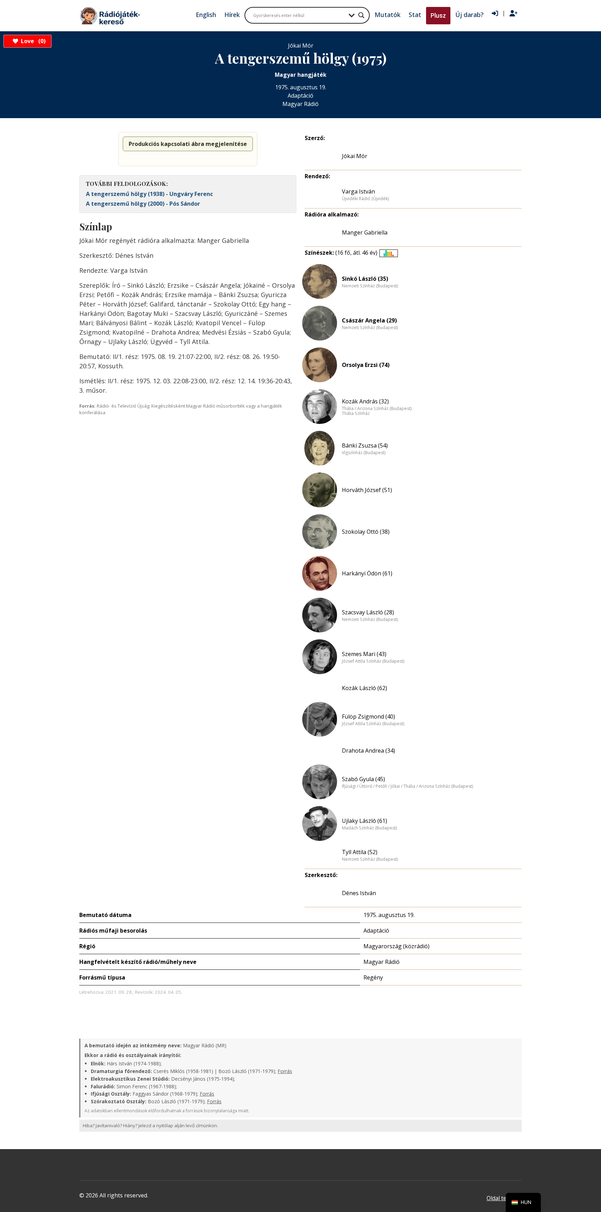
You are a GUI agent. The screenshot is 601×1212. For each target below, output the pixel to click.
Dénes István (359, 893)
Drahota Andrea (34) (368, 750)
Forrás (285, 1071)
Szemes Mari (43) (364, 654)
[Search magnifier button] (361, 15)
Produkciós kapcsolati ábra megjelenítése (188, 144)
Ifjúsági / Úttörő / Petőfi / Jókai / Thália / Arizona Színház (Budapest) (407, 786)
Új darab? (469, 14)
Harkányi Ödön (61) (367, 573)
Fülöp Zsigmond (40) (368, 716)
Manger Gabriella (364, 232)
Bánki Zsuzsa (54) (365, 445)
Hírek (232, 14)
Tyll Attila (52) (359, 852)
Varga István (358, 191)
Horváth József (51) (367, 490)
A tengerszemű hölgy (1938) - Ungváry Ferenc (149, 194)
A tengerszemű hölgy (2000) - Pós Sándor (143, 203)
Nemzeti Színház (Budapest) (370, 286)
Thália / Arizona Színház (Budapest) (376, 408)
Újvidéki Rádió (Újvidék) (365, 198)
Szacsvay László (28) (368, 612)
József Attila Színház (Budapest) (373, 661)
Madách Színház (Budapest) (369, 828)
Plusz (438, 15)
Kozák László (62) (364, 688)
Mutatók (387, 14)
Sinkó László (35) (365, 278)
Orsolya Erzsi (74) (366, 365)
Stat (415, 14)
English (206, 14)
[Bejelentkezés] (495, 13)
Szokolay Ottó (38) (366, 531)
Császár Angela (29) (369, 320)
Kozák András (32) (365, 401)
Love (32, 41)
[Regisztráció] (513, 13)
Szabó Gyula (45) (363, 779)
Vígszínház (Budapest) (363, 452)
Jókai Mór (354, 156)
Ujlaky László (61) (364, 821)
